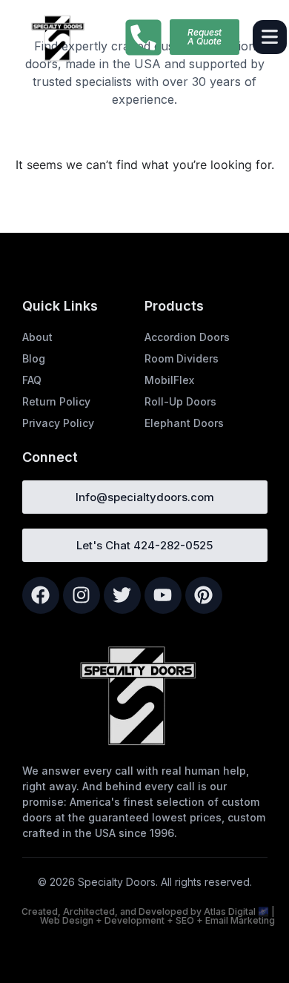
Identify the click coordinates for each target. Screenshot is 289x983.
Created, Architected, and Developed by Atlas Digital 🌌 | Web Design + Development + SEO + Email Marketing (148, 916)
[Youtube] (163, 595)
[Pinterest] (203, 595)
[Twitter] (122, 595)
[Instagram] (81, 595)
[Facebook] (40, 595)
